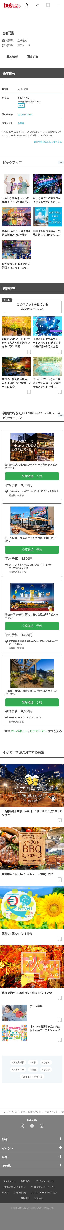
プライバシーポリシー (45, 1180)
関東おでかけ (34, 1111)
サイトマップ (9, 1180)
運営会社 (38, 1198)
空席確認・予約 (32, 476)
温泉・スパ (18, 1069)
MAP (21, 105)
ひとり (47, 1062)
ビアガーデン (38, 731)
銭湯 (34, 1069)
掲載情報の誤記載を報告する (48, 141)
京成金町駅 (18, 1062)
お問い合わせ (20, 1192)
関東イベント (51, 1111)
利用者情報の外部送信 (14, 1186)
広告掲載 (25, 1198)
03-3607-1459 (25, 114)
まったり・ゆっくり (32, 1076)
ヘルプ (5, 1192)
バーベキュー (19, 731)
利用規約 (25, 1180)
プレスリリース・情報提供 (44, 1192)
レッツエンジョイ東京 (14, 1111)
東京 (34, 1062)
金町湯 (21, 122)
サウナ (47, 1069)
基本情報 (9, 73)
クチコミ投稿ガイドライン (42, 1186)
